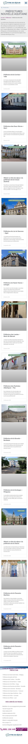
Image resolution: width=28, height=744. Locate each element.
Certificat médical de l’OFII (8, 713)
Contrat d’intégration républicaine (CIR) (12, 725)
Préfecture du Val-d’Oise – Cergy (11, 684)
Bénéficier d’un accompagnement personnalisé (14, 706)
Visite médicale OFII (7, 711)
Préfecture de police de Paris (10, 677)
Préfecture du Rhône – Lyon (10, 698)
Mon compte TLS (6, 723)
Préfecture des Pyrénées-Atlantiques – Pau (12, 387)
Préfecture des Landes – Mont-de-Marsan (12, 335)
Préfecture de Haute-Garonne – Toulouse (13, 691)
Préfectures (8, 17)
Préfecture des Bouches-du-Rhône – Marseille (14, 686)
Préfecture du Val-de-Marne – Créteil (12, 682)
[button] (26, 3)
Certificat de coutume (7, 718)
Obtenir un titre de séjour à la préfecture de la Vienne (13, 542)
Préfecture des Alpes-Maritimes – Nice (12, 693)
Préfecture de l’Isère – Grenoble (10, 696)
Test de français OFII (7, 709)
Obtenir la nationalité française (9, 720)
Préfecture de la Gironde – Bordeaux (12, 689)
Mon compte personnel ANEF (9, 716)
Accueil (3, 17)
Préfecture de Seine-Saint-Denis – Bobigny (13, 675)
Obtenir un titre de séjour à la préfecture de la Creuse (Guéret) (13, 179)
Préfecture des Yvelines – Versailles (11, 679)
